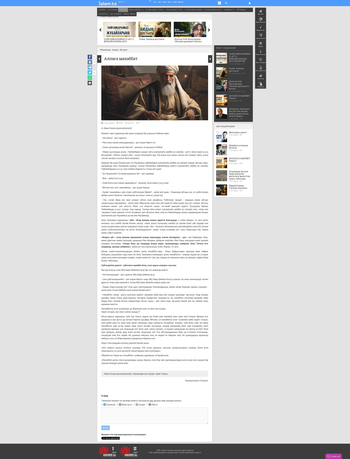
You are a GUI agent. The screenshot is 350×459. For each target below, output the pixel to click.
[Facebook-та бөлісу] (90, 57)
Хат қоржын (115, 14)
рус (123, 1)
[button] (333, 456)
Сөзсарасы (103, 14)
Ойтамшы (241, 10)
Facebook (110, 404)
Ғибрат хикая (129, 14)
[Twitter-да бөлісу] (90, 72)
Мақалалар (105, 49)
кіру (151, 400)
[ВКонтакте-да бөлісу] (90, 62)
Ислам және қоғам (213, 10)
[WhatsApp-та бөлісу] (90, 78)
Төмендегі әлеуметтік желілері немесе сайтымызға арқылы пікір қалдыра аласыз (141, 400)
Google (141, 404)
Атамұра (102, 10)
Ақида (122, 10)
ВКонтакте (127, 404)
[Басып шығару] (90, 83)
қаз (120, 1)
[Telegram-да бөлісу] (90, 67)
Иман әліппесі (135, 10)
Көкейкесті (229, 10)
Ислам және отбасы (155, 10)
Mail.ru (154, 404)
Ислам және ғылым (193, 10)
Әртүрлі (123, 49)
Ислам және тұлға (174, 10)
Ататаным (112, 10)
